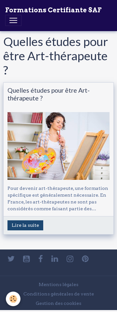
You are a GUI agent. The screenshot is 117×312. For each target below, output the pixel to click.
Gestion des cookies (58, 303)
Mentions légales (58, 284)
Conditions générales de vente (58, 293)
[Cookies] (13, 299)
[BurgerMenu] (13, 20)
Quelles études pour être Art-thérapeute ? (48, 94)
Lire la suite (25, 225)
